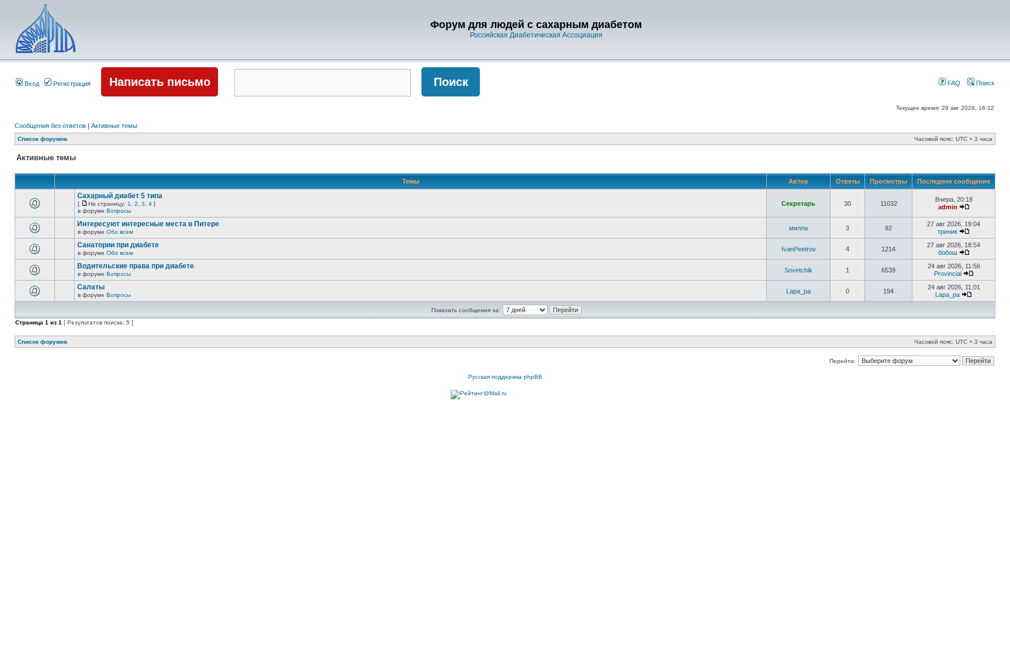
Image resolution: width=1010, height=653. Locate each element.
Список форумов (42, 139)
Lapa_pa (798, 291)
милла (798, 228)
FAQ (953, 83)
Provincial (947, 273)
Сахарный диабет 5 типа (119, 196)
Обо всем (119, 232)
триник (947, 231)
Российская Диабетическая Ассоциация (536, 35)
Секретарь (798, 203)
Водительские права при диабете (135, 266)
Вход (31, 83)
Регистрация (71, 83)
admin (947, 206)
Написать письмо (159, 81)
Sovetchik (798, 270)
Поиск (984, 83)
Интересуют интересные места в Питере (148, 224)
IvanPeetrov (798, 249)
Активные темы (114, 125)
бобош (947, 252)
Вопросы (118, 211)
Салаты (91, 287)
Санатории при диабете (118, 245)
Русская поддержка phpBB (505, 377)
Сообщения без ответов (50, 125)
